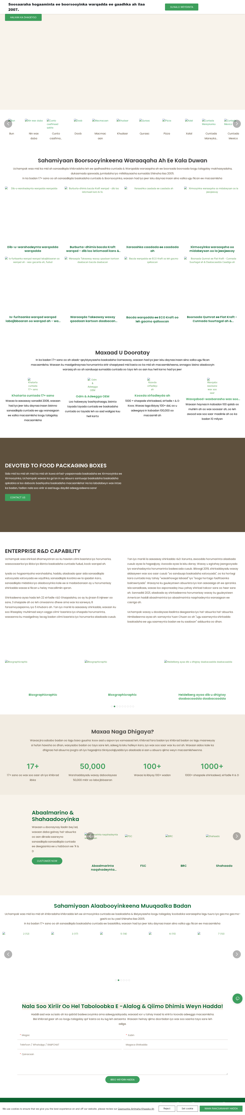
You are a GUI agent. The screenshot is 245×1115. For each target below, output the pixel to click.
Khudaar (122, 133)
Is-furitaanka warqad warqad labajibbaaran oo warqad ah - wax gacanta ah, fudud (33, 319)
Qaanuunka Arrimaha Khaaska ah (136, 1108)
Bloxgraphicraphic (43, 695)
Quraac (145, 133)
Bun (11, 133)
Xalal (189, 133)
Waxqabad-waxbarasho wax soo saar (212, 399)
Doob (78, 133)
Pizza (167, 133)
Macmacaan (100, 136)
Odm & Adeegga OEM (92, 396)
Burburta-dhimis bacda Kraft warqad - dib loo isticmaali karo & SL (92, 249)
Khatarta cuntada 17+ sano (33, 395)
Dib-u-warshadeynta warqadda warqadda (32, 249)
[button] (8, 124)
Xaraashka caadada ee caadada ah (152, 249)
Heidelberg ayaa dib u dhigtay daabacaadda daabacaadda (202, 697)
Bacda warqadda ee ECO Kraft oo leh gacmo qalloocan (152, 319)
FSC (143, 866)
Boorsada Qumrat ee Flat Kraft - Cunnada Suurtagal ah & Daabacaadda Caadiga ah (212, 319)
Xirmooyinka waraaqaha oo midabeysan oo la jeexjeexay (212, 249)
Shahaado (224, 866)
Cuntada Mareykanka (211, 136)
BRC (184, 866)
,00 (93, 766)
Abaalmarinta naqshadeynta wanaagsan (102, 868)
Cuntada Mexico (233, 136)
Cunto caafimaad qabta (56, 136)
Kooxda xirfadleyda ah (152, 395)
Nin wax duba (34, 136)
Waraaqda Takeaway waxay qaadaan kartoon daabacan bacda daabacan (92, 319)
